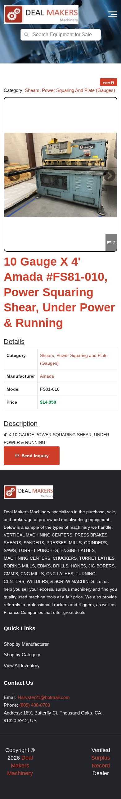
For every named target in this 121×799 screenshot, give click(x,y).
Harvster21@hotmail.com (44, 697)
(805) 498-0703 (34, 705)
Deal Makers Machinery (20, 765)
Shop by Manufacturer (26, 644)
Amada (47, 376)
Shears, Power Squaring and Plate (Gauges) (70, 90)
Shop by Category (22, 654)
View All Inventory (22, 665)
